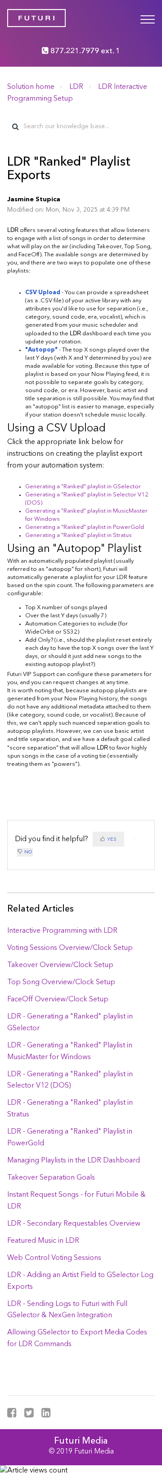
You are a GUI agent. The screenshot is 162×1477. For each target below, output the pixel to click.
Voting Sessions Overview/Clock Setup (70, 948)
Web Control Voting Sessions (54, 1258)
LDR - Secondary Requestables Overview (73, 1223)
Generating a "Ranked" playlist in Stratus (78, 535)
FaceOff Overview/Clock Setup (57, 999)
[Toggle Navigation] (147, 18)
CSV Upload (42, 293)
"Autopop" (41, 350)
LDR (76, 87)
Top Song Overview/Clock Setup (61, 982)
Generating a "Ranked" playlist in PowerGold (84, 527)
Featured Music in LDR (43, 1241)
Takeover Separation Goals (51, 1177)
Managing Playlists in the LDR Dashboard (73, 1160)
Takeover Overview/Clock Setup (60, 965)
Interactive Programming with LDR (62, 931)
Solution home (30, 87)
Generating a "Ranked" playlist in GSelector (83, 487)
